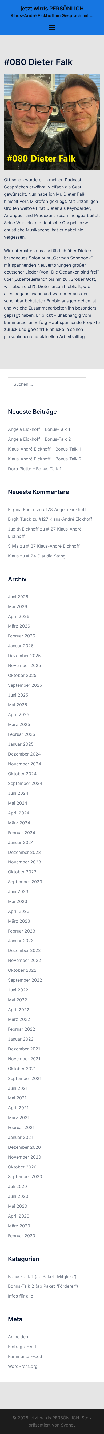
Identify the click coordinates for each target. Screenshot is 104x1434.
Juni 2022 (18, 990)
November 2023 (24, 862)
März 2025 (19, 724)
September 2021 (24, 1078)
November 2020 (24, 1157)
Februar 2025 (21, 734)
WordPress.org (23, 1366)
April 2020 (18, 1216)
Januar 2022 (21, 1039)
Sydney (68, 1425)
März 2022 (19, 1019)
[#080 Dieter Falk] (52, 121)
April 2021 (18, 1107)
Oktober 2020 (22, 1167)
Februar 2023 (21, 931)
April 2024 (18, 813)
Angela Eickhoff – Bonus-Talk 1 (39, 429)
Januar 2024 (21, 842)
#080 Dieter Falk (38, 62)
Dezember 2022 (24, 950)
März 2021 (18, 1117)
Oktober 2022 (22, 970)
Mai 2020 (17, 1206)
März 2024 (19, 822)
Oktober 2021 (22, 1068)
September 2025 (25, 685)
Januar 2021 (20, 1137)
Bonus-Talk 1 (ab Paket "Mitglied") (42, 1276)
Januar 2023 (21, 940)
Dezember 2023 (24, 852)
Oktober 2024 (22, 773)
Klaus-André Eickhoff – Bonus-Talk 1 (44, 449)
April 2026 (18, 616)
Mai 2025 (17, 704)
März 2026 (19, 626)
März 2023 (19, 921)
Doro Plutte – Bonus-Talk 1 (34, 468)
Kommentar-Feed (25, 1356)
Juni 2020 (18, 1196)
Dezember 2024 (24, 754)
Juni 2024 (18, 793)
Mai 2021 (17, 1097)
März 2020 (19, 1225)
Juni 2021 (17, 1088)
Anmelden (18, 1336)
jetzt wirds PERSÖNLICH (52, 8)
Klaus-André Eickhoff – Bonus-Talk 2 (45, 458)
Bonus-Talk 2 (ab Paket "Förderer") (43, 1286)
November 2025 (24, 665)
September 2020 (25, 1176)
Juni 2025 (18, 695)
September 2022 (25, 980)
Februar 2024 (21, 832)
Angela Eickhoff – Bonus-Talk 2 (39, 439)
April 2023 (18, 911)
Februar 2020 (21, 1235)
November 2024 (24, 763)
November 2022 (24, 960)
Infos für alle (20, 1296)
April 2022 (18, 1009)
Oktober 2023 (22, 871)
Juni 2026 (18, 596)
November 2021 (24, 1058)
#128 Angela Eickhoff (64, 509)
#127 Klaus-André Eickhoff (65, 519)
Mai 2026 (17, 606)
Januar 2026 (21, 645)
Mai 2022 (17, 999)
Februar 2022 (21, 1029)
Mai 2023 (17, 901)
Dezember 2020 (24, 1147)
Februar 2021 (21, 1127)
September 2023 (25, 881)
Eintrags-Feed (22, 1346)
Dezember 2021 (24, 1048)
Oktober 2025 (22, 675)
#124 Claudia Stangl (46, 556)
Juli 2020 (17, 1186)
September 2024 (25, 783)
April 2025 (18, 714)
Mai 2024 (17, 803)
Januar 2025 (21, 744)
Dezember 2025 (24, 655)
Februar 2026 (21, 635)
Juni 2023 (18, 891)
